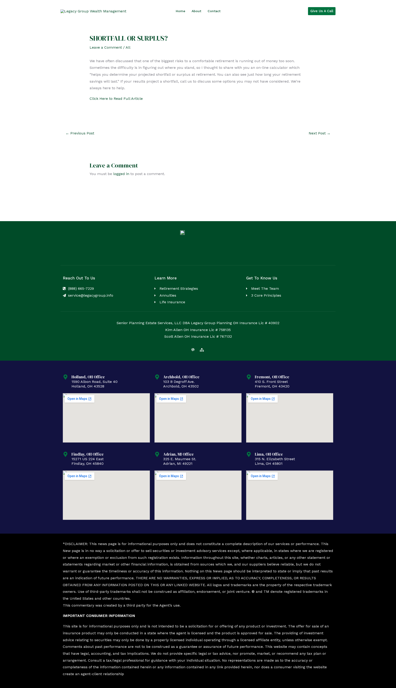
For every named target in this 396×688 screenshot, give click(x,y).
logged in (121, 174)
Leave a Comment (106, 47)
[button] (322, 11)
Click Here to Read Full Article (116, 98)
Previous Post (80, 133)
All (128, 47)
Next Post (319, 133)
